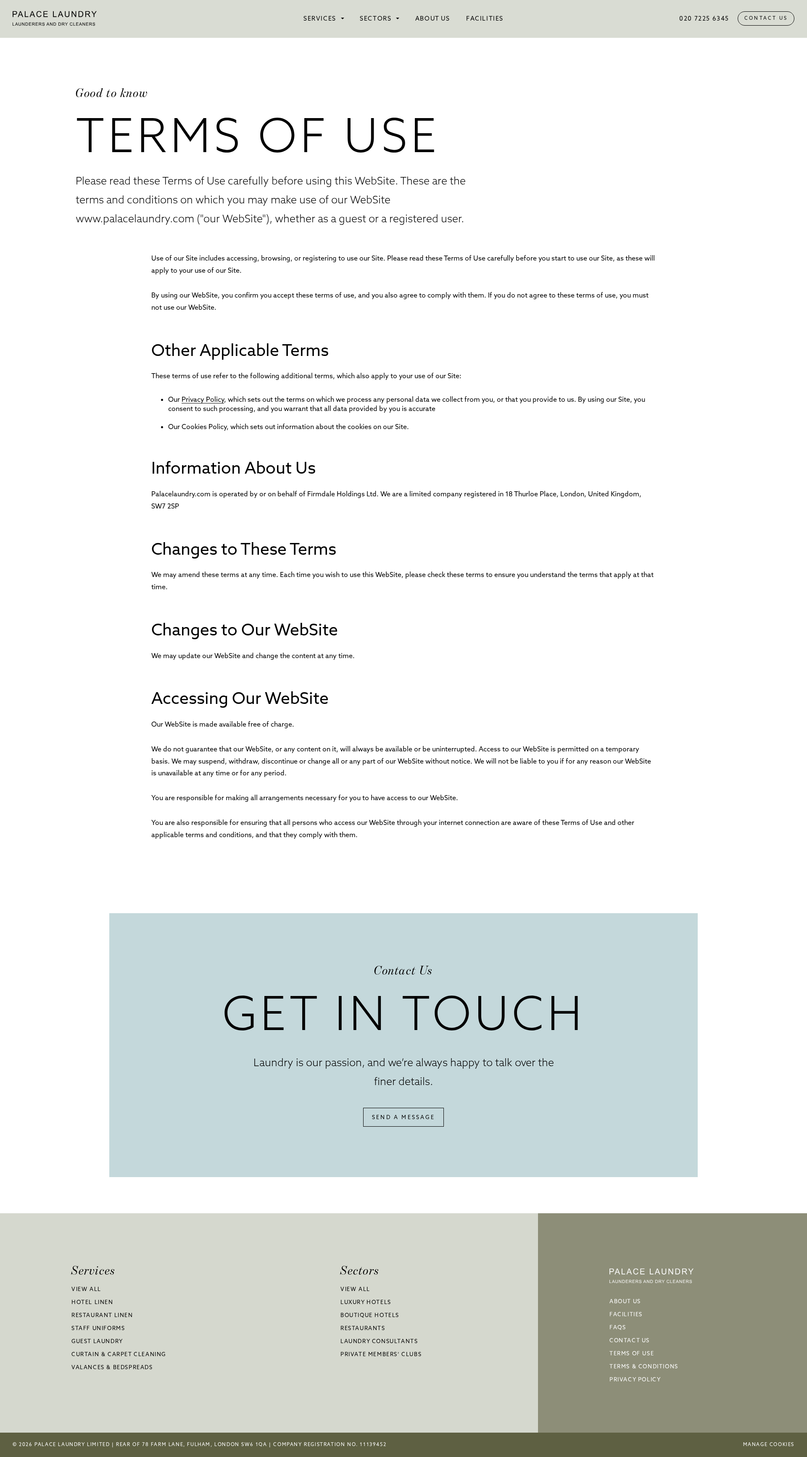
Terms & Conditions (643, 1366)
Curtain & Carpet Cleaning (118, 1354)
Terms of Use (631, 1353)
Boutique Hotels (369, 1315)
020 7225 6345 (704, 18)
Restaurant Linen (102, 1315)
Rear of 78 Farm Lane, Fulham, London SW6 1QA (192, 1444)
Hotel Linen (92, 1302)
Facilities (485, 18)
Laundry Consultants (379, 1341)
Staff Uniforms (98, 1328)
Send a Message (403, 1117)
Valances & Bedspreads (112, 1367)
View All (86, 1289)
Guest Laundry (97, 1341)
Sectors (375, 18)
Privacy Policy (203, 399)
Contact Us (766, 18)
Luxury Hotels (365, 1302)
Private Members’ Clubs (381, 1354)
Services (319, 18)
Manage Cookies (768, 1444)
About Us (432, 18)
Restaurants (362, 1328)
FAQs (617, 1327)
